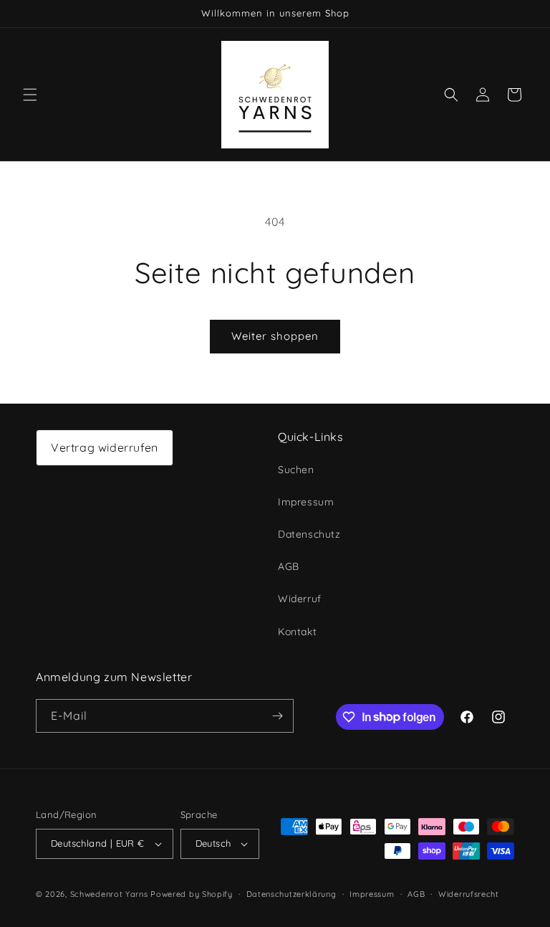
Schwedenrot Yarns (109, 894)
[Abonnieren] (277, 716)
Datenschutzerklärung (291, 894)
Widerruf (300, 598)
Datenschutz (309, 534)
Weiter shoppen (275, 336)
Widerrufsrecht (468, 894)
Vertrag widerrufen (104, 447)
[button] (30, 94)
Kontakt (297, 631)
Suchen (296, 469)
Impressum (306, 501)
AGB (288, 566)
